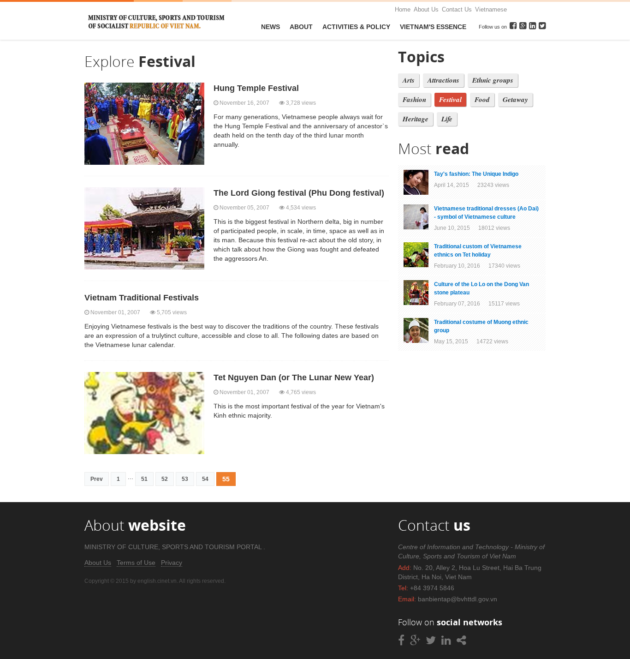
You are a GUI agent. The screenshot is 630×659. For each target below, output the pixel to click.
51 (144, 479)
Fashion (414, 99)
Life (446, 119)
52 (164, 479)
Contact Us (457, 9)
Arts (409, 80)
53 (185, 479)
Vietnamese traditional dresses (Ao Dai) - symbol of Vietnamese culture (486, 212)
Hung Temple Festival (256, 88)
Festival (450, 99)
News (270, 26)
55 (226, 479)
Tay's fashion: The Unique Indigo (476, 174)
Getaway (515, 99)
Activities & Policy (356, 26)
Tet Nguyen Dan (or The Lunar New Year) (294, 377)
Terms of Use (136, 562)
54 (205, 479)
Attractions (443, 80)
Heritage (415, 119)
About (301, 26)
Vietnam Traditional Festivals (141, 297)
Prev (96, 479)
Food (482, 99)
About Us (426, 9)
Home (402, 9)
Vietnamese (491, 9)
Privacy (171, 562)
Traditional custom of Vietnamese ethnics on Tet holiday (478, 250)
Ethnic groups (492, 80)
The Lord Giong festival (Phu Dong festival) (299, 193)
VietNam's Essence (433, 26)
